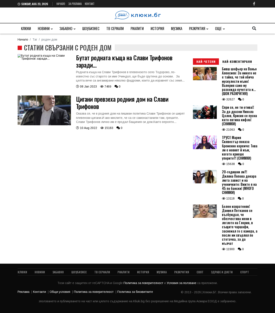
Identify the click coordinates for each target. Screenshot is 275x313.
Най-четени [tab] (205, 61)
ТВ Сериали (115, 28)
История (157, 28)
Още (218, 28)
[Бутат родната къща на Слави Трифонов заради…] (44, 58)
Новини (44, 28)
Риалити (137, 28)
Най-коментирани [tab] (237, 61)
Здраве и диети (222, 272)
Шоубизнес (90, 28)
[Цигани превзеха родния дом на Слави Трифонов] (44, 124)
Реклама (23, 291)
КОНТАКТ (90, 4)
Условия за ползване (182, 283)
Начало (61, 4)
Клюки (26, 28)
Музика (176, 28)
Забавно (66, 28)
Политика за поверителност (144, 283)
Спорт (244, 272)
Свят (200, 272)
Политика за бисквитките (135, 291)
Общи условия (60, 291)
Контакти (39, 291)
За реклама (75, 4)
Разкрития (197, 28)
